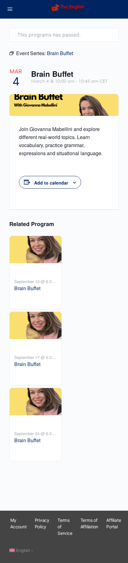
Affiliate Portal (113, 523)
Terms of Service (64, 526)
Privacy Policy (42, 523)
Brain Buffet (27, 288)
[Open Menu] (10, 9)
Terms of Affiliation (89, 523)
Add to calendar (51, 183)
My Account (18, 523)
